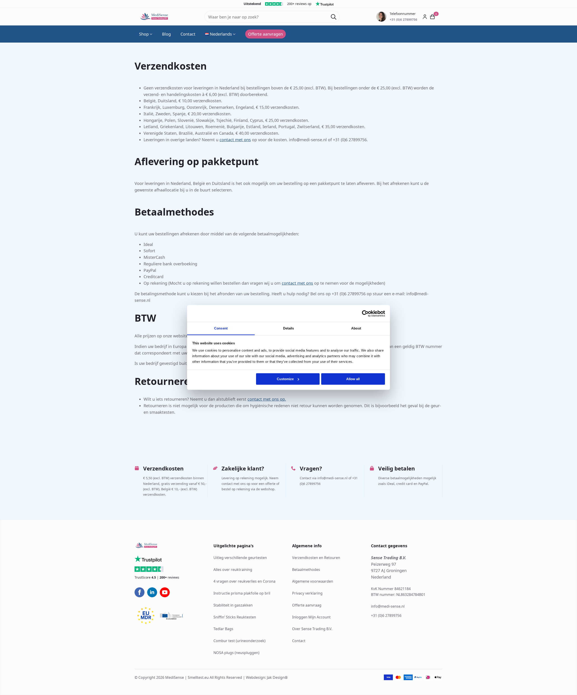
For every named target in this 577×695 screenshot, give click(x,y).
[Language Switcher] (234, 34)
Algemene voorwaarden (312, 581)
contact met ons (235, 139)
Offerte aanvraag (306, 605)
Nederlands (221, 34)
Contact (188, 34)
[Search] (333, 17)
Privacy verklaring (307, 593)
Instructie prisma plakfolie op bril (241, 593)
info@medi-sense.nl (388, 606)
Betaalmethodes (306, 569)
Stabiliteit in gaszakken (233, 605)
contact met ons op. (266, 399)
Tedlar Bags (223, 628)
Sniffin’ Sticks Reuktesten (234, 617)
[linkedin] (152, 592)
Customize (285, 379)
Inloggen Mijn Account (311, 617)
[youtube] (165, 592)
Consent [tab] (221, 328)
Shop (144, 34)
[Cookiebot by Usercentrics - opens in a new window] (365, 313)
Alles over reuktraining (232, 569)
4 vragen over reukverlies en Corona (244, 581)
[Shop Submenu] (150, 34)
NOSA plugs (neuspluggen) (236, 652)
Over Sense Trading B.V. (312, 628)
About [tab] (356, 328)
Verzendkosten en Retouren (316, 557)
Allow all (353, 379)
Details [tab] (288, 328)
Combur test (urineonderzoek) (239, 640)
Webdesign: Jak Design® (267, 677)
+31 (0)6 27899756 (386, 615)
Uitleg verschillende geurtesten (240, 557)
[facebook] (139, 592)
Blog (166, 34)
